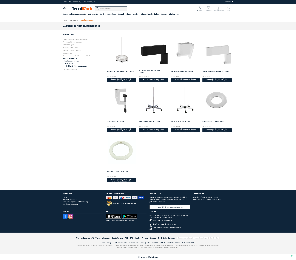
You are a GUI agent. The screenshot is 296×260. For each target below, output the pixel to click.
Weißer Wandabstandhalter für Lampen (215, 71)
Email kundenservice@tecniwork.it (165, 224)
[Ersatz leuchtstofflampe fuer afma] (122, 150)
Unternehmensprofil (85, 238)
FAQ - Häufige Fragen (139, 238)
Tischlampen (69, 63)
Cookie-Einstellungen (201, 238)
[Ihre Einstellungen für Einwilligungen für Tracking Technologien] (292, 256)
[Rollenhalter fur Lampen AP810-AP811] (122, 50)
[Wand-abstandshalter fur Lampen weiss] (217, 50)
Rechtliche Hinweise (166, 238)
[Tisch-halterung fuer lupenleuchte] (122, 100)
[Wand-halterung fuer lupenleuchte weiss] (185, 50)
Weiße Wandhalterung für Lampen (182, 71)
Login (65, 197)
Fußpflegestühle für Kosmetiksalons (75, 39)
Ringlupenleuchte (87, 20)
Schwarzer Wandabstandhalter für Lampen (151, 71)
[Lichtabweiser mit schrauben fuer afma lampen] (217, 100)
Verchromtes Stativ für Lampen (149, 121)
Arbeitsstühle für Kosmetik (72, 42)
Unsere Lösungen (89, 2)
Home (65, 2)
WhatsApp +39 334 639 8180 (162, 220)
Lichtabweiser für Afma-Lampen (213, 121)
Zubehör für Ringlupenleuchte (76, 66)
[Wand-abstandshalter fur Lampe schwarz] (154, 50)
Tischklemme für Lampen (116, 121)
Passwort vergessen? (70, 199)
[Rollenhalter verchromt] (154, 100)
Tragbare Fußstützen (70, 47)
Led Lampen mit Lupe (72, 61)
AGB (126, 238)
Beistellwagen (68, 53)
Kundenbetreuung (75, 2)
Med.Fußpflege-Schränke (72, 50)
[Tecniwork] (69, 8)
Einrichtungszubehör (70, 69)
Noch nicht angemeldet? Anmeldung (75, 202)
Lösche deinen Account (71, 204)
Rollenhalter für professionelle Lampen (120, 71)
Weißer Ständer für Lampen (180, 121)
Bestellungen (117, 238)
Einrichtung (74, 20)
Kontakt (153, 238)
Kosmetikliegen (68, 45)
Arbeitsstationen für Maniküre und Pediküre (78, 56)
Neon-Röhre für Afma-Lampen (117, 171)
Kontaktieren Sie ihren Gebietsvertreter (167, 228)
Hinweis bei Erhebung (148, 257)
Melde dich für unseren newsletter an (170, 207)
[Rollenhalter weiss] (185, 100)
